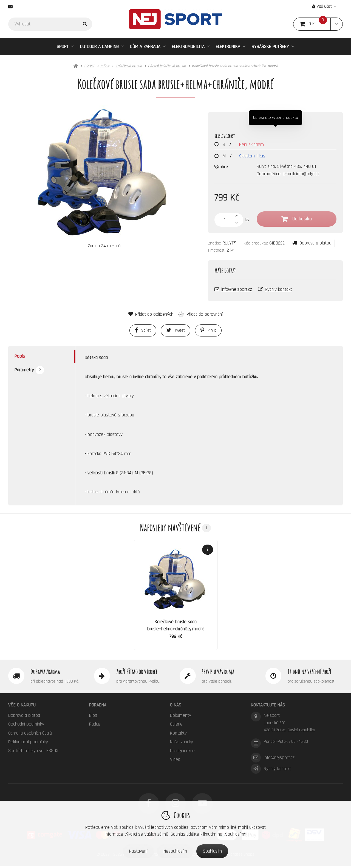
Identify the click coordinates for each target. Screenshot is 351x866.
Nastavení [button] (138, 851)
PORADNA (97, 705)
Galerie (176, 724)
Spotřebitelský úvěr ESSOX (33, 751)
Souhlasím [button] (212, 851)
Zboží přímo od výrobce (137, 672)
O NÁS (175, 705)
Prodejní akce (182, 751)
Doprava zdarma (45, 672)
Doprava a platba (315, 243)
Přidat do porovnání (204, 314)
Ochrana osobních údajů (30, 733)
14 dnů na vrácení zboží (309, 672)
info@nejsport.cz (236, 289)
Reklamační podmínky (28, 742)
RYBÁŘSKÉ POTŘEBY (270, 47)
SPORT (63, 47)
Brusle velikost (224, 136)
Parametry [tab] (28, 370)
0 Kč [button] (319, 24)
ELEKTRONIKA (228, 47)
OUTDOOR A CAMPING (99, 47)
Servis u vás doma (218, 672)
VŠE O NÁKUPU (22, 705)
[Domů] (175, 19)
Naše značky (181, 742)
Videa (175, 759)
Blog (93, 715)
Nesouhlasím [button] (175, 851)
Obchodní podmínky (26, 724)
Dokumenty (180, 715)
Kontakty (178, 733)
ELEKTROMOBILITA (188, 47)
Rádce (94, 724)
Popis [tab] (20, 356)
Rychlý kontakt (278, 289)
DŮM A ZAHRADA (145, 47)
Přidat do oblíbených (154, 314)
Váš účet (324, 6)
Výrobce (221, 166)
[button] (336, 24)
